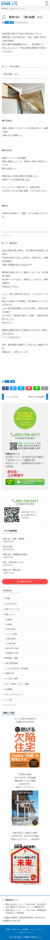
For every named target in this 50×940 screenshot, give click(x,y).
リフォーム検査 (11, 634)
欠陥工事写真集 (11, 663)
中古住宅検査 (11, 629)
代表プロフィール (12, 609)
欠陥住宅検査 (11, 638)
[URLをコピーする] (44, 388)
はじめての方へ (11, 603)
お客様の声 (9, 673)
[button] (5, 388)
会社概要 (8, 689)
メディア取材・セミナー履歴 (17, 684)
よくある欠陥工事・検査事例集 (17, 668)
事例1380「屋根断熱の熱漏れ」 (16, 555)
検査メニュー (10, 614)
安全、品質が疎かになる (13, 563)
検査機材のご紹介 (12, 653)
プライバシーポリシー (14, 694)
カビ (6, 22)
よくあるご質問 (11, 678)
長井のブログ (16, 929)
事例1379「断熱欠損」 (12, 571)
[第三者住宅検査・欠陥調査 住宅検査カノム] (9, 3)
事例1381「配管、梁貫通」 (14, 540)
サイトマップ (10, 705)
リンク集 (8, 699)
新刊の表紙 (8, 547)
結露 (11, 22)
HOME (7, 598)
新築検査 (9, 619)
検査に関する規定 (12, 648)
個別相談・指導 (11, 658)
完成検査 (9, 624)
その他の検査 (11, 643)
